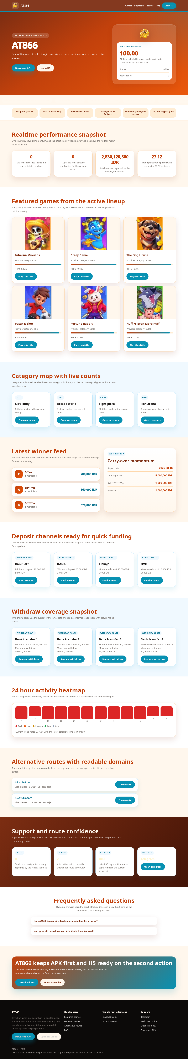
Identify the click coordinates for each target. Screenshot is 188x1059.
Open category (27, 420)
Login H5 (169, 5)
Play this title (25, 276)
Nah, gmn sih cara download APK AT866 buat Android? (64, 931)
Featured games (72, 1016)
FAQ (158, 5)
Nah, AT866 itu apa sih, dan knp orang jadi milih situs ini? (66, 920)
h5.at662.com (110, 1016)
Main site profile (149, 1021)
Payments (139, 5)
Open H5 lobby (148, 1025)
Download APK (23, 67)
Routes (149, 5)
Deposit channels (73, 1021)
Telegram (145, 1016)
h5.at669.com (110, 1021)
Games (128, 5)
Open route (125, 784)
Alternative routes (73, 1025)
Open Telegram (152, 866)
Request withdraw (29, 659)
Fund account (26, 580)
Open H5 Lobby (52, 982)
